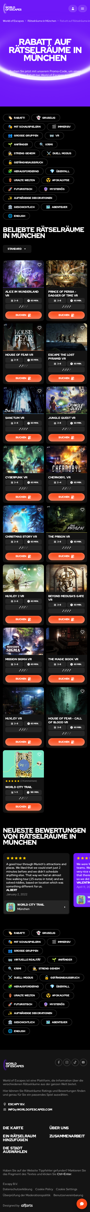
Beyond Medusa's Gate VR (66, 598)
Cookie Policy (44, 1189)
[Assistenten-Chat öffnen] (82, 1204)
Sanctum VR (14, 418)
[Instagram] (67, 1062)
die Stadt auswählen (15, 1150)
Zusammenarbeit (67, 1136)
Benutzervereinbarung (68, 1195)
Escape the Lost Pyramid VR (61, 357)
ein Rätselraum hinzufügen (19, 1138)
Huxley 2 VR (14, 596)
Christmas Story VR (21, 537)
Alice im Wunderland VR (22, 293)
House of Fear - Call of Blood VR (65, 720)
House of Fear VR (19, 355)
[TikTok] (75, 1062)
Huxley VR (13, 718)
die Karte (13, 1128)
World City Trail (18, 787)
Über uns (58, 1128)
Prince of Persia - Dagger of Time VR (63, 293)
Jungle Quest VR (61, 418)
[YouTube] (83, 1062)
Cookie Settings (66, 1189)
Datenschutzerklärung (17, 1189)
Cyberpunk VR (16, 477)
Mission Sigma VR (18, 659)
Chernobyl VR (59, 477)
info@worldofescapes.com (30, 1109)
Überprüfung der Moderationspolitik (26, 1195)
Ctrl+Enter (64, 1174)
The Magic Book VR (63, 659)
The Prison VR (59, 537)
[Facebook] (58, 1062)
